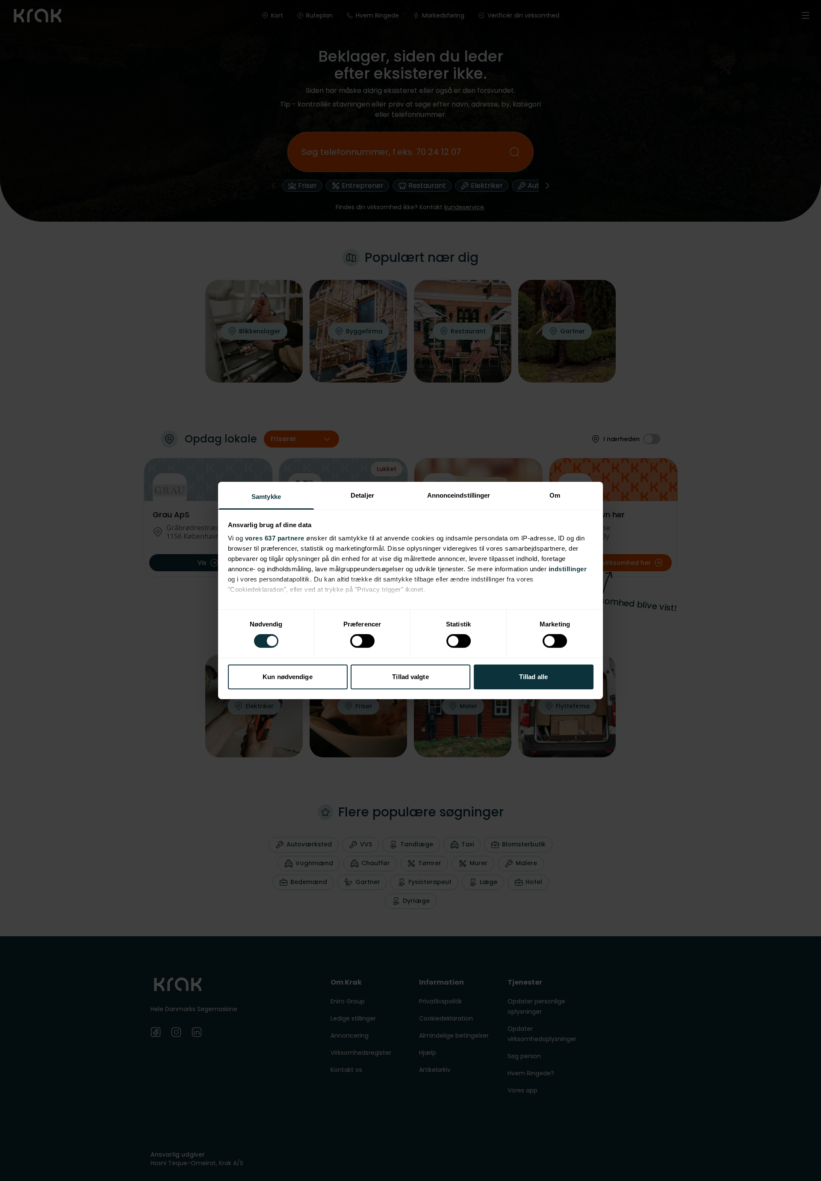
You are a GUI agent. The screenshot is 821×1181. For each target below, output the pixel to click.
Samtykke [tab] (266, 496)
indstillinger (568, 569)
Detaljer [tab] (362, 495)
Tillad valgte (410, 676)
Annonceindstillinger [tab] (458, 495)
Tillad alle (533, 676)
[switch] (362, 641)
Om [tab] (554, 495)
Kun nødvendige (287, 676)
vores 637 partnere (274, 538)
